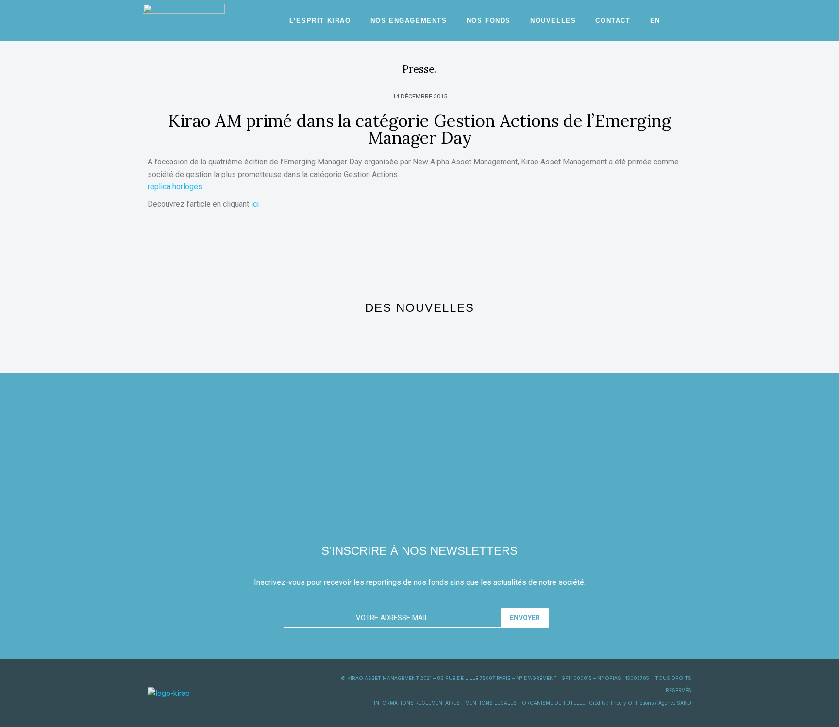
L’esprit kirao (320, 20)
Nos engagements (408, 20)
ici (255, 204)
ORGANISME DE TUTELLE (553, 703)
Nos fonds (489, 20)
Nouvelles (553, 20)
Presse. (419, 69)
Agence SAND (674, 703)
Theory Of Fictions (632, 703)
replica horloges (175, 186)
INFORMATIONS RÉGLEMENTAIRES (417, 703)
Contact (612, 20)
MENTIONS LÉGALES (491, 703)
